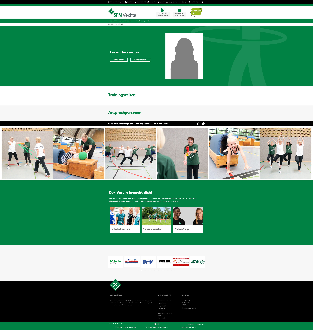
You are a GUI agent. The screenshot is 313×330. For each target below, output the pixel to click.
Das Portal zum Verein (164, 301)
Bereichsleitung (140, 21)
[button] (202, 2)
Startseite (110, 24)
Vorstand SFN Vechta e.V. (165, 313)
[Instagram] (198, 123)
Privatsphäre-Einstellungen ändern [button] (125, 327)
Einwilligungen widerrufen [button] (188, 327)
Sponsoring (161, 308)
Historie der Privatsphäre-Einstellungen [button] (156, 327)
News (149, 21)
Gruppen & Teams (125, 21)
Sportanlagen (162, 303)
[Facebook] (203, 123)
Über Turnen (112, 21)
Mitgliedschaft (162, 306)
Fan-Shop (161, 310)
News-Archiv (161, 318)
